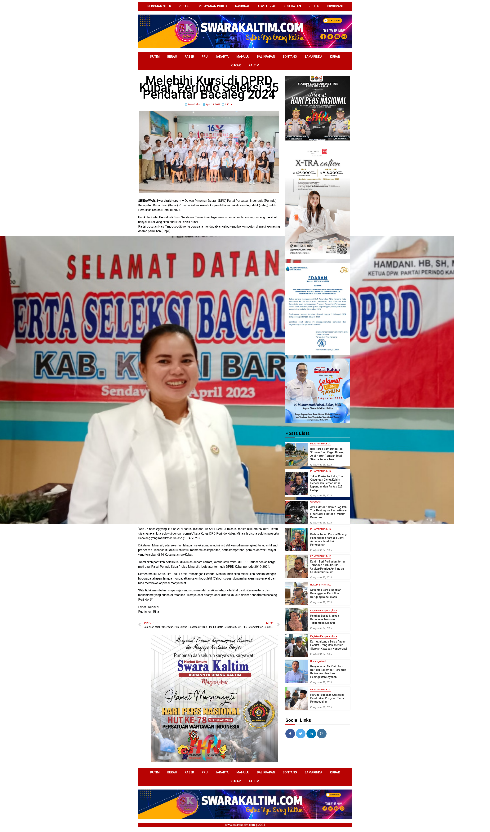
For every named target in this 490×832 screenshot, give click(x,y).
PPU (205, 56)
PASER (189, 56)
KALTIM (253, 65)
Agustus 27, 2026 (322, 550)
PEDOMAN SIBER (159, 6)
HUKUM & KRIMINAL (320, 584)
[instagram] (322, 733)
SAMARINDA (313, 56)
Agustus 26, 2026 (322, 707)
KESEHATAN (292, 6)
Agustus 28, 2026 (322, 464)
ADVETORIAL (267, 6)
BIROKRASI (335, 6)
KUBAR (335, 56)
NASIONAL (242, 6)
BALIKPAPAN (266, 56)
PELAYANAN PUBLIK (213, 6)
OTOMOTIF (316, 502)
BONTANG (290, 56)
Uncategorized (318, 661)
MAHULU (242, 56)
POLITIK (314, 6)
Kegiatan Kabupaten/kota (323, 610)
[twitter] (300, 733)
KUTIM (155, 56)
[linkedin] (311, 733)
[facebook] (290, 733)
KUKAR (236, 65)
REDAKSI (185, 6)
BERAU (172, 56)
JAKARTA (222, 56)
